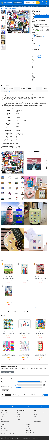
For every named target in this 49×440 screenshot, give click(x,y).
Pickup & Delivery (30, 6)
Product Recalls (36, 419)
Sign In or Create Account (13, 406)
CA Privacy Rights (4, 430)
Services (11, 6)
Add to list (38, 38)
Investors (3, 418)
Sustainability (3, 419)
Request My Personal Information (7, 432)
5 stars (16, 381)
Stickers (15, 8)
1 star (17, 387)
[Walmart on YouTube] (31, 433)
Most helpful (23, 394)
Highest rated (15, 394)
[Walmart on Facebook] (26, 433)
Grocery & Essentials (22, 6)
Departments (5, 6)
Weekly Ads (40, 406)
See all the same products (43, 362)
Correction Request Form (7, 372)
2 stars (16, 385)
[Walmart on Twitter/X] (28, 433)
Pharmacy (37, 6)
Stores (18, 414)
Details (44, 36)
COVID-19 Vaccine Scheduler (39, 412)
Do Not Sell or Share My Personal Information (9, 433)
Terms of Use (3, 426)
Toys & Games (6, 8)
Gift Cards (19, 419)
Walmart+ (19, 418)
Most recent (8, 394)
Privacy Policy (3, 428)
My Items (46, 6)
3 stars (16, 384)
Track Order (32, 406)
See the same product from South (41, 307)
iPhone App (28, 426)
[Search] (38, 2)
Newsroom (3, 416)
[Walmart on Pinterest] (33, 433)
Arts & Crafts (11, 8)
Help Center (24, 406)
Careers (41, 6)
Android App (28, 428)
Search (45, 394)
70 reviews (40, 46)
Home (2, 8)
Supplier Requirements (5, 421)
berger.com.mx (34, 64)
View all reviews (5, 390)
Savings (15, 6)
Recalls (35, 416)
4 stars (16, 382)
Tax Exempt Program (37, 421)
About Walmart (4, 412)
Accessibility (36, 418)
